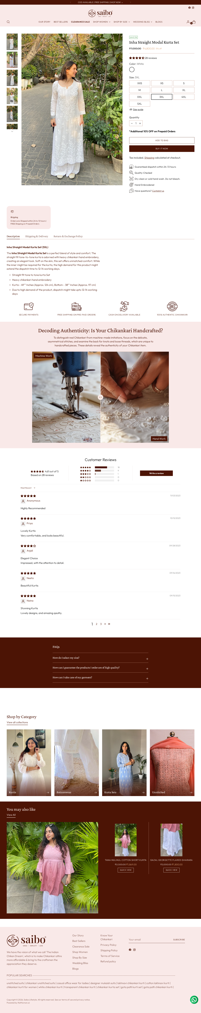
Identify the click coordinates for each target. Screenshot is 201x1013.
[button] (137, 58)
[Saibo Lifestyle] (100, 13)
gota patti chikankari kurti (158, 987)
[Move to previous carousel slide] (185, 704)
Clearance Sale (80, 946)
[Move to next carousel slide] (192, 703)
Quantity (134, 117)
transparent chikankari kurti (79, 987)
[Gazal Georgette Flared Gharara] (171, 840)
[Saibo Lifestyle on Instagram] (193, 7)
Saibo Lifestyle (30, 999)
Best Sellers (78, 941)
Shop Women (80, 952)
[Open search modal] (8, 22)
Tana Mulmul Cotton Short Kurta (126, 860)
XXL (139, 96)
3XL (161, 96)
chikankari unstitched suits (40, 983)
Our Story (78, 935)
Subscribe (179, 939)
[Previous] (71, 2)
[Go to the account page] (187, 22)
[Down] (12, 131)
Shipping (149, 157)
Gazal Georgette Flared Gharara (171, 860)
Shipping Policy (109, 950)
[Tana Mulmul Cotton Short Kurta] (126, 840)
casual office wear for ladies (73, 983)
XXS (139, 83)
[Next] (130, 2)
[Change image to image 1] (12, 42)
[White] (131, 69)
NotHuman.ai (24, 1002)
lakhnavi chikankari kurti (131, 983)
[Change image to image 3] (12, 78)
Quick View (126, 870)
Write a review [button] (156, 473)
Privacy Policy (108, 944)
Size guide (138, 109)
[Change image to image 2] (12, 60)
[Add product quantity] (131, 123)
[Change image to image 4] (12, 96)
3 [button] (101, 624)
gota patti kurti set (131, 987)
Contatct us (158, 190)
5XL (139, 103)
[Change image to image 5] (12, 114)
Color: (136, 63)
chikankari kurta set (108, 987)
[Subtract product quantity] (140, 123)
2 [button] (96, 624)
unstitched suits (15, 983)
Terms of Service (110, 956)
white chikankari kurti (50, 987)
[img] (28, 496)
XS (161, 83)
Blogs (75, 968)
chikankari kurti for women (22, 987)
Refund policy (108, 961)
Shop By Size (79, 957)
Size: (134, 77)
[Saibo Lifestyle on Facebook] (189, 7)
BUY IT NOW (162, 148)
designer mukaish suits (103, 983)
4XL (183, 96)
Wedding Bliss (80, 963)
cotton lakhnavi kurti (157, 983)
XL (184, 90)
